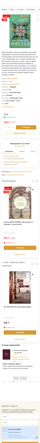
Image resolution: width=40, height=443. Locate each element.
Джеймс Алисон (12, 79)
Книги (12, 9)
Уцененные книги (13, 84)
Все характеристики (8, 107)
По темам (20, 9)
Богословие (31, 9)
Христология (18, 175)
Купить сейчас (20, 133)
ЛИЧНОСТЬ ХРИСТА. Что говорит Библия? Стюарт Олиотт (20, 359)
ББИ (10, 81)
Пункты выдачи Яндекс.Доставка (15, 162)
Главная (4, 9)
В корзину (26, 127)
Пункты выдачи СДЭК (11, 156)
